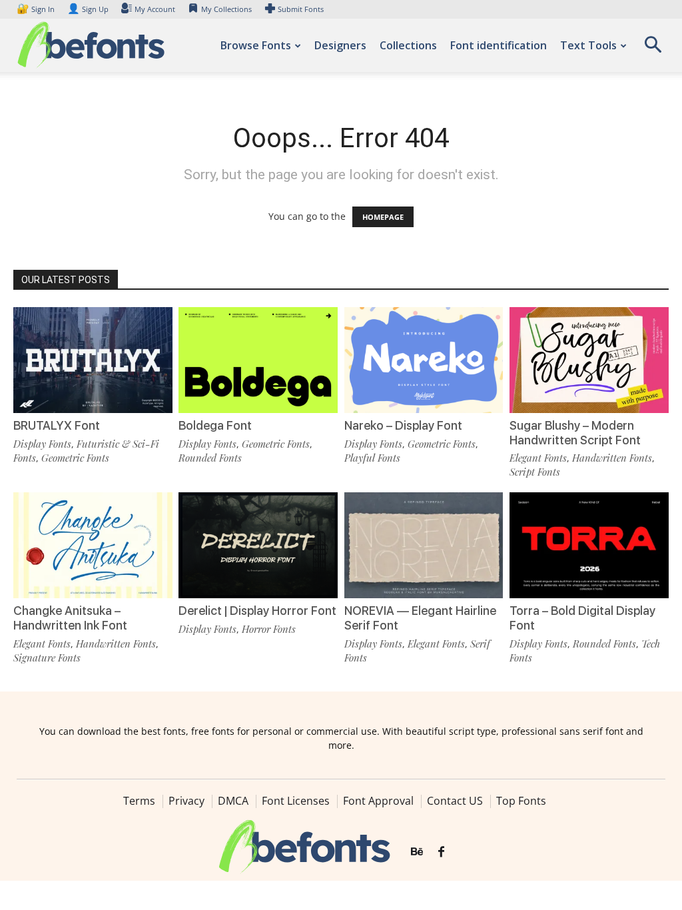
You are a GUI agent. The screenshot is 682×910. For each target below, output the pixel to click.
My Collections (226, 9)
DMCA (233, 801)
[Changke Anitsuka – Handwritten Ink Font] (92, 545)
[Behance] (417, 852)
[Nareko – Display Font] (424, 360)
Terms (139, 801)
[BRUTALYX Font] (92, 360)
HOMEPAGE (383, 217)
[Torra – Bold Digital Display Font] (589, 545)
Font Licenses (296, 801)
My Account (155, 9)
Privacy (186, 801)
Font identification (498, 45)
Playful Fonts (372, 457)
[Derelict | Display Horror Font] (258, 545)
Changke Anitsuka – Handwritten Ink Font (70, 618)
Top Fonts (521, 801)
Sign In (37, 9)
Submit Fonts (301, 9)
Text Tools (588, 45)
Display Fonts (42, 443)
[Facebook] (441, 852)
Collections (408, 45)
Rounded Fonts (210, 457)
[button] (653, 49)
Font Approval (378, 801)
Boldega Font (215, 425)
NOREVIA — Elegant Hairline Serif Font (420, 618)
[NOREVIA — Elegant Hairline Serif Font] (424, 545)
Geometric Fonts (75, 457)
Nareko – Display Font (403, 425)
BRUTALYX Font (56, 425)
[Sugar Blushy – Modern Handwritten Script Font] (589, 360)
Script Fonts (535, 471)
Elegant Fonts (538, 457)
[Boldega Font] (258, 360)
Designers (340, 45)
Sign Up (88, 9)
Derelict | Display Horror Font (257, 611)
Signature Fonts (47, 657)
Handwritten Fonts (612, 457)
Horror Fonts (269, 629)
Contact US (455, 801)
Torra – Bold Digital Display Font (582, 618)
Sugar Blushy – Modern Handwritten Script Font (575, 432)
